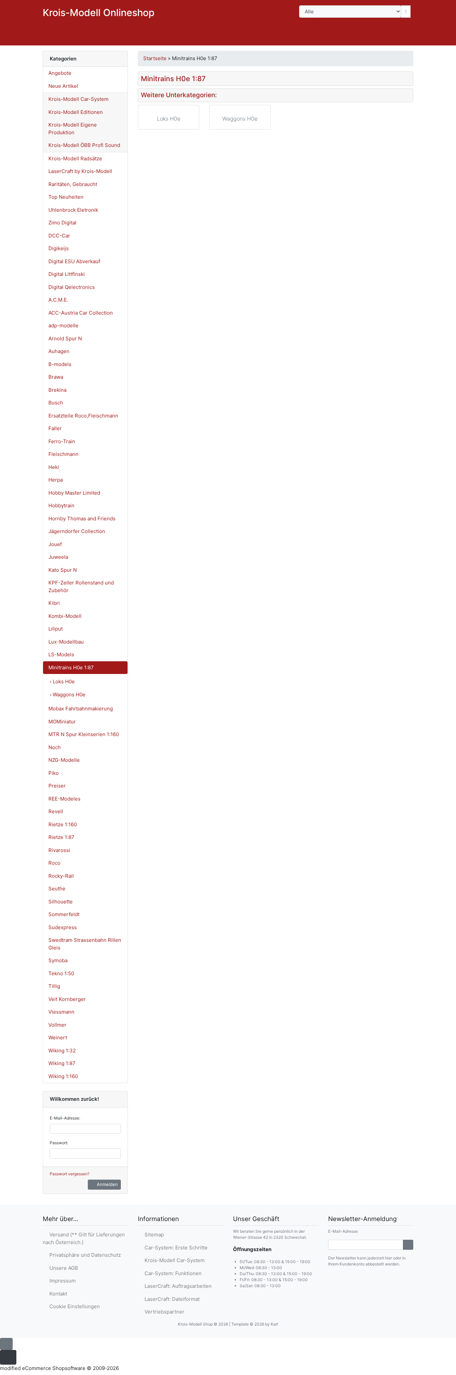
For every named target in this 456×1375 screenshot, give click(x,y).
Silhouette (60, 901)
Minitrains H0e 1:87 (71, 667)
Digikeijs (58, 248)
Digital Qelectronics (71, 287)
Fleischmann (63, 454)
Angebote (59, 73)
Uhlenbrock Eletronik (73, 210)
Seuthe (56, 888)
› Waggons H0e (67, 694)
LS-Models (61, 654)
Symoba (57, 960)
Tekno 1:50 (61, 973)
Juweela (58, 557)
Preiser (57, 786)
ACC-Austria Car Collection (80, 313)
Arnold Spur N (65, 338)
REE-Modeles (64, 799)
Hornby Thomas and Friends (82, 518)
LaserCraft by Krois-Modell (80, 171)
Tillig (54, 986)
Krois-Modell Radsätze (75, 158)
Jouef (55, 544)
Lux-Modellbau (66, 642)
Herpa (55, 480)
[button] (365, 38)
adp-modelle (63, 325)
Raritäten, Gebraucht (72, 184)
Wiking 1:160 (63, 1076)
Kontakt (57, 1294)
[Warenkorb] (403, 38)
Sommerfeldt (63, 914)
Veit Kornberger (67, 999)
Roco (54, 863)
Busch (55, 402)
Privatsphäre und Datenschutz (84, 1255)
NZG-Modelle (64, 760)
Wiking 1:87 (61, 1063)
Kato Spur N (62, 570)
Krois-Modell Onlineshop (99, 12)
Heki (53, 467)
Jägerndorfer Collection (76, 531)
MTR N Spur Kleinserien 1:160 (83, 734)
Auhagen (58, 351)
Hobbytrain (61, 505)
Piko (53, 773)
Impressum (61, 1280)
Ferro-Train (61, 441)
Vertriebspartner (163, 1312)
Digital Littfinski (66, 274)
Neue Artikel (63, 86)
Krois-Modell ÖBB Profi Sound (84, 145)
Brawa (55, 377)
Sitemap (153, 1234)
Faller (55, 428)
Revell (55, 811)
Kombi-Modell (64, 616)
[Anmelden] (408, 1245)
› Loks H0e (62, 681)
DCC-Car (59, 235)
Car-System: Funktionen (172, 1273)
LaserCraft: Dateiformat (171, 1299)
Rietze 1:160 (62, 824)
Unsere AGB (62, 1268)
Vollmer (57, 1025)
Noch (54, 747)
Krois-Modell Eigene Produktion (72, 129)
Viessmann (61, 1012)
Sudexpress (62, 927)
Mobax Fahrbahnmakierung (80, 708)
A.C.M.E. (58, 300)
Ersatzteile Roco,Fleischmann (83, 415)
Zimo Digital (62, 222)
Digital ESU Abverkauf (74, 261)
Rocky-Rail (61, 876)
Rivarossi (59, 850)
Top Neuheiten (65, 197)
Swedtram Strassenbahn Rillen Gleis (84, 944)
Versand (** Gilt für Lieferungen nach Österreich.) (84, 1238)
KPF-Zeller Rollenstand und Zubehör (81, 586)
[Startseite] (348, 38)
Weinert (57, 1037)
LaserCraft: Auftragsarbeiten (177, 1286)
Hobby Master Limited (74, 493)
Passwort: (59, 1142)
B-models (59, 364)
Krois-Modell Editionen (75, 112)
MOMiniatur (62, 721)
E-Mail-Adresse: (65, 1118)
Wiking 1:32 (62, 1050)
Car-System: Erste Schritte (175, 1247)
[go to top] (6, 1343)
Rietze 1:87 (61, 837)
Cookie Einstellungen (73, 1306)
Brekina (57, 390)
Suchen (312, 23)
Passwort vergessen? (69, 1173)
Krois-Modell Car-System (78, 99)
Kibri (54, 603)
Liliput (55, 629)
